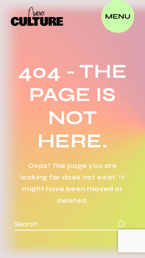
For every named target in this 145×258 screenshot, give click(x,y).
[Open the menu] (117, 16)
